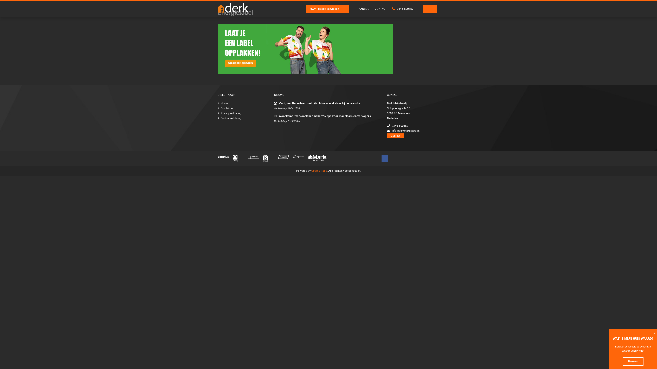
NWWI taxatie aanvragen (324, 8)
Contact (381, 8)
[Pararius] (223, 157)
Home (224, 103)
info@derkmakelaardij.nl (406, 130)
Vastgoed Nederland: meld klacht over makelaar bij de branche (319, 103)
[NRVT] (268, 158)
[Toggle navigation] (430, 9)
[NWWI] (253, 157)
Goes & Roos (319, 170)
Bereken (633, 361)
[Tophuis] (298, 157)
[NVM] (238, 158)
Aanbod (364, 8)
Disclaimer (227, 108)
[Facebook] (385, 158)
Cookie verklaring (231, 118)
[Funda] (283, 157)
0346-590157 (404, 8)
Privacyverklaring (231, 113)
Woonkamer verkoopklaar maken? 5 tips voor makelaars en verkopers (325, 116)
